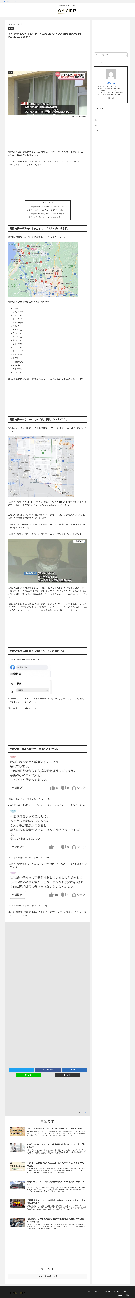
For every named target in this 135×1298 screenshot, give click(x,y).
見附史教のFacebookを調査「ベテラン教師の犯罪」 (47, 214)
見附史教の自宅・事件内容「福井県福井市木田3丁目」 (48, 210)
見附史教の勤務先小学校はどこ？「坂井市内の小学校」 (48, 207)
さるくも (111, 83)
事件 (12, 28)
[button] (67, 1075)
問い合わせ (108, 1292)
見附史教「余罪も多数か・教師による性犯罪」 (45, 217)
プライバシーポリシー (121, 1292)
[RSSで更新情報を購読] (112, 98)
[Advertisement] (47, 54)
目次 (45, 202)
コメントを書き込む (48, 1276)
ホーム (90, 1292)
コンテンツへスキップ (9, 2)
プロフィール (98, 1292)
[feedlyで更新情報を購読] (109, 98)
